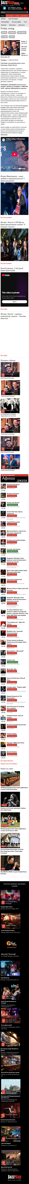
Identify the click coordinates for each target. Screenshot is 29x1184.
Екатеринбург (5, 22)
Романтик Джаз (12, 733)
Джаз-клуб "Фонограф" (8, 954)
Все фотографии (6, 217)
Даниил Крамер (12, 752)
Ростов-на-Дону (16, 22)
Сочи (25, 22)
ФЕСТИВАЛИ (10, 16)
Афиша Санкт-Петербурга (9, 763)
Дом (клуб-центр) (6, 1167)
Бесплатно (22, 25)
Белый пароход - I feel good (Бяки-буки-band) (12, 269)
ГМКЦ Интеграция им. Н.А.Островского (13, 566)
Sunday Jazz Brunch (13, 502)
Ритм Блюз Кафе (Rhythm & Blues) (16, 594)
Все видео (4, 309)
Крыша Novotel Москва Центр (15, 619)
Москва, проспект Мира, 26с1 (10, 908)
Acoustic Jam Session (13, 549)
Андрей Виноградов (13, 522)
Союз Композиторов (12, 756)
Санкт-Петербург (13, 18)
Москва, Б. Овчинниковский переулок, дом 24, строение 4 (10, 1169)
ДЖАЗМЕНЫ (24, 16)
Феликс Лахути (12, 65)
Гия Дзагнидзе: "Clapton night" (16, 687)
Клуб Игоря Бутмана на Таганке (15, 583)
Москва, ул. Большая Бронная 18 (10, 1075)
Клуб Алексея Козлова (24, 48)
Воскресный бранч (13, 493)
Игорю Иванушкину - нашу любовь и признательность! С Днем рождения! (13, 178)
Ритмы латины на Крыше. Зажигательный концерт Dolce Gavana (16, 642)
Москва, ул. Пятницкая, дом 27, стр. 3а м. (10, 1027)
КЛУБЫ (17, 16)
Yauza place (10, 721)
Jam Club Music (11, 488)
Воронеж (3, 25)
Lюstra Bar (9, 712)
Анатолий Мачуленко (14, 63)
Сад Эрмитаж (5, 978)
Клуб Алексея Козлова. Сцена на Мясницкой (16, 518)
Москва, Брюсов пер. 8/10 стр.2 (10, 932)
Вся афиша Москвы (7, 761)
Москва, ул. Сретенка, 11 (9, 1145)
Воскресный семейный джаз (16, 540)
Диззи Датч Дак (11, 669)
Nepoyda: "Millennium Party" (15, 743)
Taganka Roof (10, 648)
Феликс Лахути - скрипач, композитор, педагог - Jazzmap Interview (13, 316)
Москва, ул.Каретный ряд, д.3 (10, 979)
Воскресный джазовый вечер (16, 724)
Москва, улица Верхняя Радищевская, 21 (8, 1005)
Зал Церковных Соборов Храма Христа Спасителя (8, 413)
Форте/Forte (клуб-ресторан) (10, 1072)
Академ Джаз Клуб (6, 907)
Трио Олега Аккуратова (14, 579)
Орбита (9, 576)
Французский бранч (13, 484)
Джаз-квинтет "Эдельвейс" (15, 651)
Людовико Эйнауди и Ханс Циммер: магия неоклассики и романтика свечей (16, 560)
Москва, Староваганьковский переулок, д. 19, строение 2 (10, 1053)
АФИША (2, 16)
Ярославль (12, 25)
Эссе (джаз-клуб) (12, 537)
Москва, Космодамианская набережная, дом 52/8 (9, 1100)
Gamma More (10, 728)
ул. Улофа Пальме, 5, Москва (10, 956)
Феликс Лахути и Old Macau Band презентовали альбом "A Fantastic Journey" (13, 224)
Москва (17, 3)
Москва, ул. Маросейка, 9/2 (9, 1121)
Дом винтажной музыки (13, 628)
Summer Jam (11, 660)
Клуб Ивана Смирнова (13, 637)
